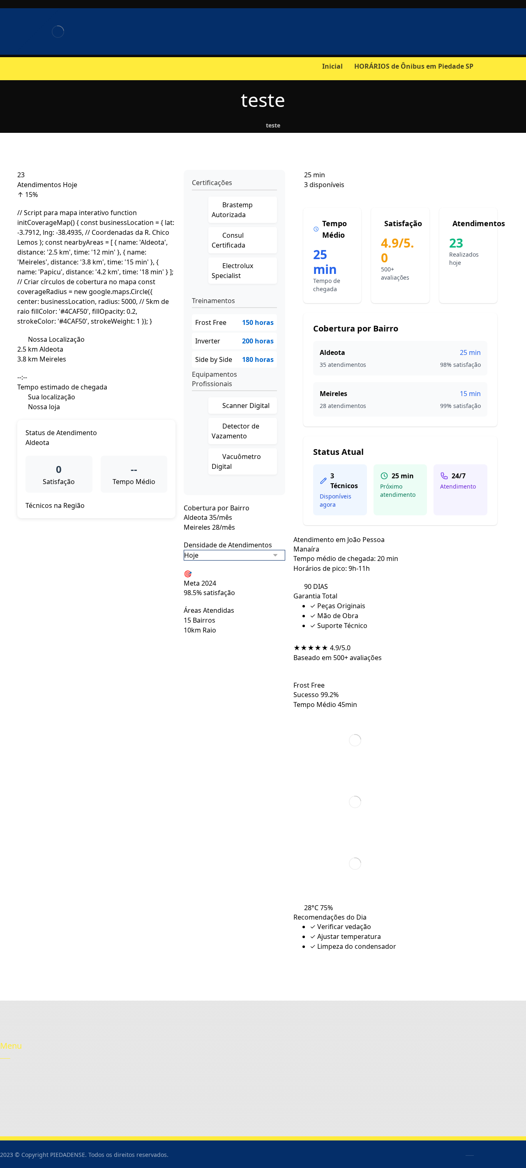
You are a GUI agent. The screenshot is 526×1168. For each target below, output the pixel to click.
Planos (106, 1089)
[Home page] (248, 125)
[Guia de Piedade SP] (57, 31)
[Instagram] (24, 68)
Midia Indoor (203, 1089)
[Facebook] (8, 68)
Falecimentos (203, 1077)
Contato (20, 1089)
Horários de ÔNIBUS (126, 1077)
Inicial (17, 1077)
